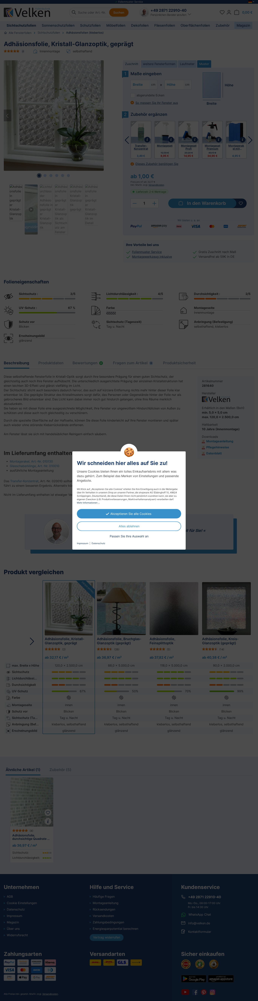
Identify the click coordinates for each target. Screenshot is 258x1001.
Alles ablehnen (129, 526)
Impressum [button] (82, 543)
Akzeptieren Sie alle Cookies (130, 514)
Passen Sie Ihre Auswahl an (129, 536)
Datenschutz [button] (98, 543)
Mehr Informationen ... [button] (88, 502)
